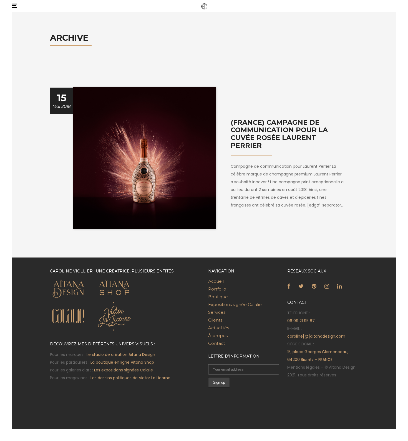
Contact (216, 343)
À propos (218, 335)
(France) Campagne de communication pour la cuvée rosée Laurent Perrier (279, 133)
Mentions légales (303, 367)
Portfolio (217, 289)
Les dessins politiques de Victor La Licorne (130, 378)
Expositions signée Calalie (235, 304)
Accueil (216, 281)
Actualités (218, 327)
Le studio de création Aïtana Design (121, 354)
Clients (215, 320)
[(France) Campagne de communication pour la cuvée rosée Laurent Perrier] (144, 157)
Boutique (218, 296)
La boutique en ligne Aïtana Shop (122, 362)
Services (216, 312)
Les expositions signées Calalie (123, 370)
